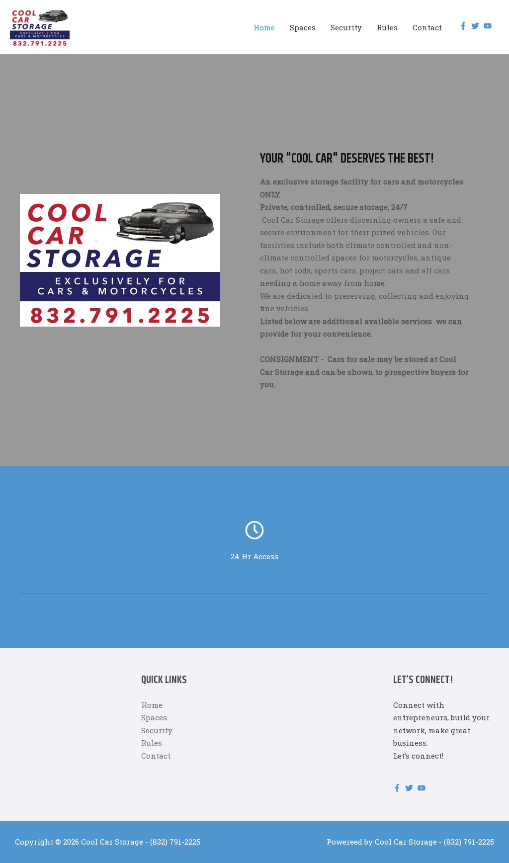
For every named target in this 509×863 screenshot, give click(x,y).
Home (264, 27)
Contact (427, 27)
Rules (387, 27)
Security (346, 27)
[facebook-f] (464, 26)
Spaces (303, 27)
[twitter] (476, 26)
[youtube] (489, 26)
